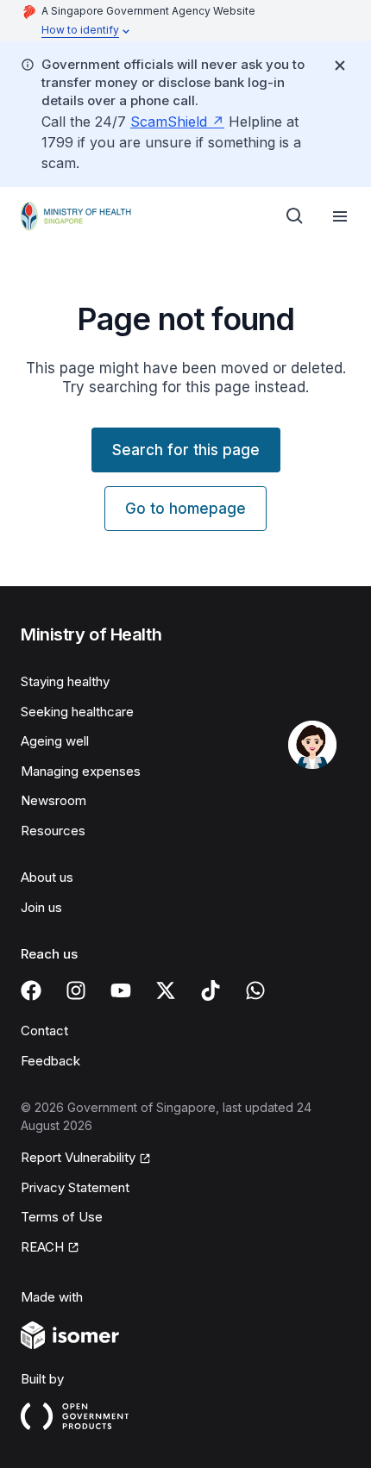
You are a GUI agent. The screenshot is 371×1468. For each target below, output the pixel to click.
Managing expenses (81, 771)
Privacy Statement (75, 1187)
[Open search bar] (295, 216)
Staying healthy (65, 681)
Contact (44, 1030)
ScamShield (168, 121)
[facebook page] (31, 990)
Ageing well (55, 741)
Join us (41, 907)
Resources (53, 830)
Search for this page (186, 450)
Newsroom (53, 800)
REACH (42, 1247)
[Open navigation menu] (340, 216)
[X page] (165, 990)
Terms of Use (62, 1217)
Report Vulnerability (78, 1157)
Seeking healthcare (77, 711)
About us (47, 877)
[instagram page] (76, 990)
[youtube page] (120, 990)
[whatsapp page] (255, 990)
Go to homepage (185, 508)
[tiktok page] (210, 990)
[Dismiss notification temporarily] (340, 65)
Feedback (50, 1061)
